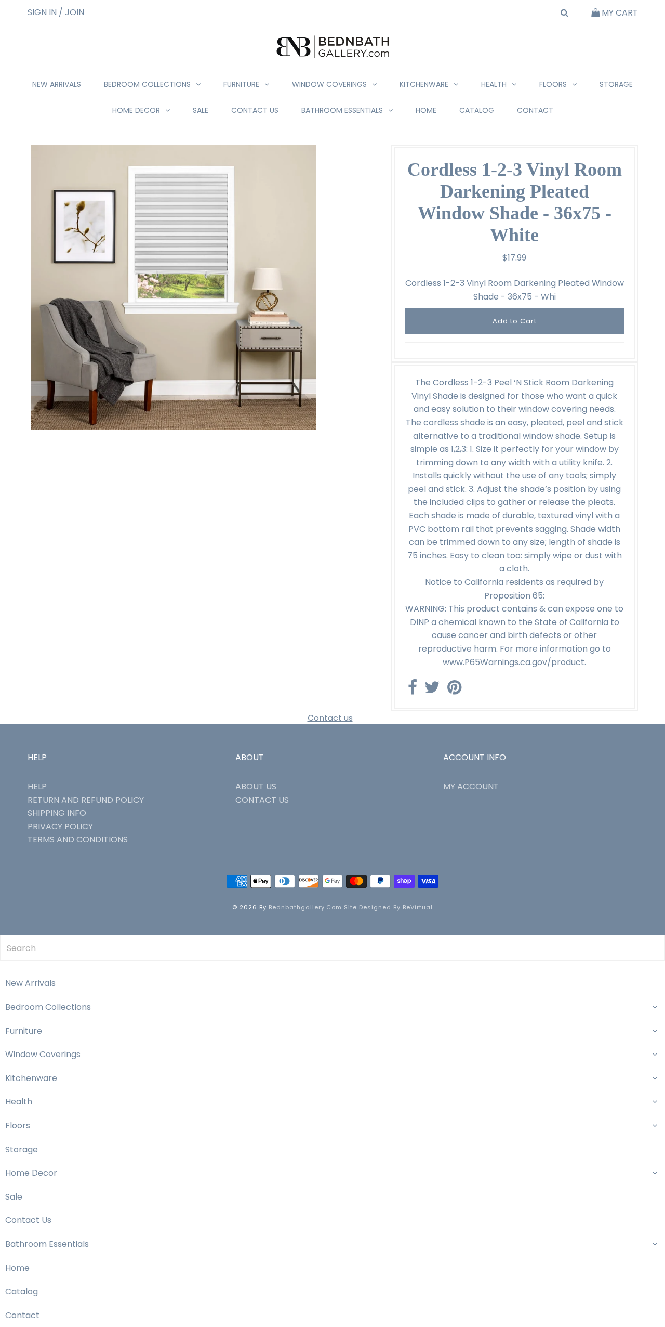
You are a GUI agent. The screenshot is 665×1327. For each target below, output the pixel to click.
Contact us (330, 718)
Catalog (476, 110)
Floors (553, 84)
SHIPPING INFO (57, 813)
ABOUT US (255, 786)
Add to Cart (515, 321)
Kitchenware (424, 84)
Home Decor (136, 110)
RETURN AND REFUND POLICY (86, 800)
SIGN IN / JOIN (56, 12)
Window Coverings (329, 84)
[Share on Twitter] (432, 690)
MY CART (619, 13)
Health (494, 84)
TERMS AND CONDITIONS (78, 839)
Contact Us (254, 110)
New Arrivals (56, 84)
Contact (535, 110)
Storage (616, 84)
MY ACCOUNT (471, 786)
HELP (37, 786)
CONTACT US (262, 800)
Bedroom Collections (147, 84)
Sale (200, 110)
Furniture (241, 84)
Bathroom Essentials (342, 110)
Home (426, 110)
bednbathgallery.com (305, 907)
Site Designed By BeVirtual (388, 907)
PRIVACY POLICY (60, 826)
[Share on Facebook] (412, 690)
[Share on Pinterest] (454, 690)
